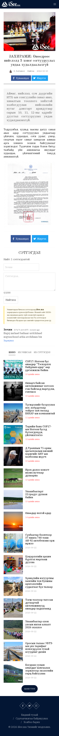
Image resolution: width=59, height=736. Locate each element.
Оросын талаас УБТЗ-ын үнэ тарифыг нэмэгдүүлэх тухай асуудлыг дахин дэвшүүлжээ (39, 647)
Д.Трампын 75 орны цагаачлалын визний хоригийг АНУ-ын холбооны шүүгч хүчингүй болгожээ (39, 452)
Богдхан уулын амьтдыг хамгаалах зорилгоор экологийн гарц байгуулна (39, 669)
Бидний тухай (29, 714)
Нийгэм (30, 71)
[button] (55, 4)
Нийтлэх (11, 299)
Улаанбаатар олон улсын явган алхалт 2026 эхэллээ (38, 624)
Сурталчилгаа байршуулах (32, 718)
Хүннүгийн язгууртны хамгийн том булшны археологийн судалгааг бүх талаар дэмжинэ (39, 582)
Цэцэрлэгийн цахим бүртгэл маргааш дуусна (38, 559)
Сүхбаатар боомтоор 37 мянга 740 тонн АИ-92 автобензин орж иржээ (40, 539)
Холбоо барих (32, 722)
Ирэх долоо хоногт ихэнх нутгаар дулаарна (37, 472)
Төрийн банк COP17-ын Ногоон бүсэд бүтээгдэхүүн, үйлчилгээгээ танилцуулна (38, 431)
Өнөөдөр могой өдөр (38, 513)
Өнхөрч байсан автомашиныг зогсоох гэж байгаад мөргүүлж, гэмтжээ (40, 387)
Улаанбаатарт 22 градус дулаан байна (36, 494)
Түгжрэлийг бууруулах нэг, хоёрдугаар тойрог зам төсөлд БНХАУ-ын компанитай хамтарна (40, 409)
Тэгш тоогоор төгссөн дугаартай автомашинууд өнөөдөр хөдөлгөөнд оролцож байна (39, 604)
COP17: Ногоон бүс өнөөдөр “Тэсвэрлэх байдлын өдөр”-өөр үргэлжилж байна (38, 366)
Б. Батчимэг (19, 71)
